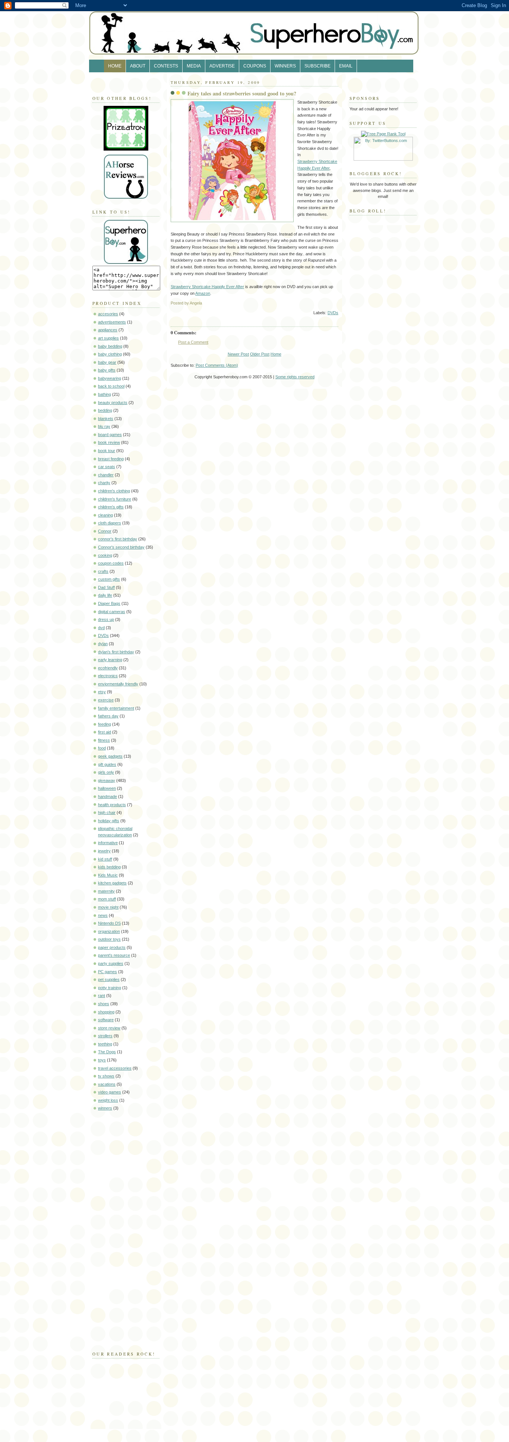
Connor (104, 531)
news (103, 915)
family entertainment (116, 708)
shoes (103, 1003)
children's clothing (114, 491)
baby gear (107, 362)
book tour (106, 450)
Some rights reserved (294, 377)
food (102, 748)
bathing (104, 394)
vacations (107, 1084)
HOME (114, 65)
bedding (105, 410)
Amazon (202, 293)
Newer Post (238, 354)
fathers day (108, 716)
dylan (103, 643)
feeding (104, 724)
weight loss (108, 1100)
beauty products (112, 402)
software (106, 1019)
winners (105, 1108)
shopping (106, 1012)
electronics (108, 675)
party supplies (110, 963)
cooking (105, 555)
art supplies (108, 338)
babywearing (109, 378)
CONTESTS (166, 65)
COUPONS (254, 65)
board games (110, 434)
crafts (103, 571)
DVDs (103, 635)
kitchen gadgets (112, 883)
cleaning (105, 515)
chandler (106, 475)
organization (109, 931)
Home (276, 354)
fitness (104, 740)
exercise (106, 700)
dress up (106, 619)
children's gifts (111, 507)
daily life (105, 595)
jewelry (104, 851)
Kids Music (108, 875)
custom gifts (109, 579)
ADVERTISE (222, 65)
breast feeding (111, 459)
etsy (102, 692)
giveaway (106, 780)
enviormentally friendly (118, 684)
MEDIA (194, 65)
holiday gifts (108, 820)
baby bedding (110, 346)
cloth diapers (109, 523)
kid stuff (105, 859)
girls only (106, 772)
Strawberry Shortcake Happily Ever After (207, 286)
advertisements (112, 322)
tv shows (106, 1076)
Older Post (259, 354)
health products (112, 804)
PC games (107, 971)
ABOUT (137, 65)
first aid (104, 732)
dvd (101, 627)
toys (102, 1060)
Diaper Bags (109, 603)
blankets (105, 418)
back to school (111, 386)
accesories (108, 314)
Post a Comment (193, 342)
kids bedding (109, 867)
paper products (112, 947)
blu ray (104, 426)
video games (109, 1092)
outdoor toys (109, 939)
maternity (106, 891)
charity (104, 482)
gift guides (107, 764)
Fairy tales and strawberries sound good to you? (241, 93)
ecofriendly (108, 668)
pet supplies (109, 979)
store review (109, 1028)
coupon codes (111, 563)
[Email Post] (337, 303)
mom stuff (107, 899)
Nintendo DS (109, 923)
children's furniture (114, 499)
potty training (109, 987)
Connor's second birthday (121, 547)
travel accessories (115, 1068)
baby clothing (110, 354)
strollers (105, 1036)
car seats (106, 466)
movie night (108, 907)
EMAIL (345, 65)
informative (108, 842)
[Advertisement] (114, 1229)
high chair (107, 812)
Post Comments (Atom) (217, 365)
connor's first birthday (117, 539)
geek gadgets (110, 756)
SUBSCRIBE (317, 65)
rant (101, 995)
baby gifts (107, 370)
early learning (110, 659)
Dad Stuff (106, 587)
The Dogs (107, 1052)
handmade (107, 796)
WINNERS (285, 65)
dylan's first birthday (116, 652)
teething (105, 1044)
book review (109, 442)
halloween (107, 788)
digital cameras (111, 611)
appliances (107, 330)
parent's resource (114, 955)
